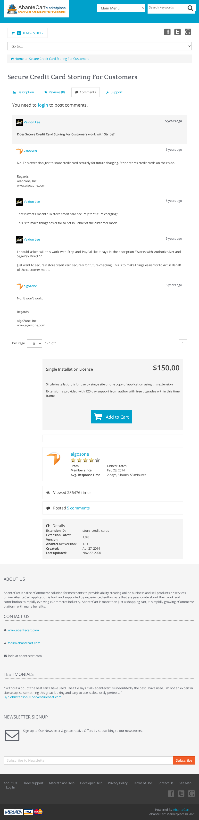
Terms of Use (142, 783)
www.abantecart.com (23, 630)
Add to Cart (117, 417)
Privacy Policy (118, 783)
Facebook (167, 31)
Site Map (185, 783)
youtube (188, 31)
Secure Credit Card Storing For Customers (59, 58)
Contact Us (165, 783)
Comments (87, 92)
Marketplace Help (62, 783)
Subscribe (184, 760)
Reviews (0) (56, 92)
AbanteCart (181, 809)
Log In (10, 787)
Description (25, 92)
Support (116, 92)
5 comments (78, 508)
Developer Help (91, 783)
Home (19, 58)
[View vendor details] (20, 150)
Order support (33, 783)
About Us (10, 783)
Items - (29, 33)
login (43, 105)
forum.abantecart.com (24, 643)
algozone (80, 454)
